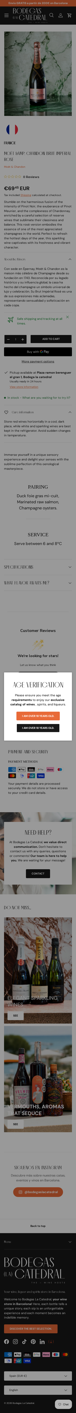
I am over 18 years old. (38, 716)
